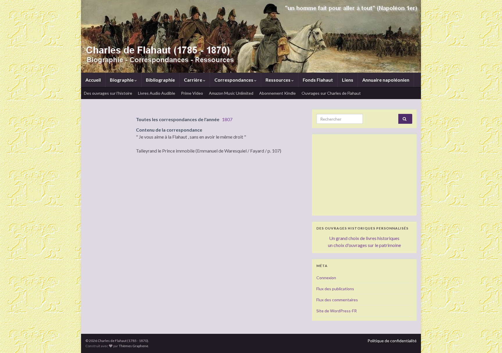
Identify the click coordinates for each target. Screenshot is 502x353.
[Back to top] (489, 340)
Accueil (93, 80)
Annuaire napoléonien (385, 80)
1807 (227, 119)
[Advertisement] (364, 175)
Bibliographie (160, 80)
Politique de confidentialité (392, 340)
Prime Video (192, 93)
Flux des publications (335, 288)
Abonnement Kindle (277, 93)
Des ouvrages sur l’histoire (108, 93)
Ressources (278, 80)
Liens (347, 80)
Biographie (122, 80)
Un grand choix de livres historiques (364, 238)
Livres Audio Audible (156, 93)
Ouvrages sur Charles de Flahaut (331, 93)
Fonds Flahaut (318, 80)
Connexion (326, 277)
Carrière (193, 80)
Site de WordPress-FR (336, 310)
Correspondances (234, 80)
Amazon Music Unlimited (231, 93)
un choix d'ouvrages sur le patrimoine (364, 245)
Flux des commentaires (337, 299)
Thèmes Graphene (133, 346)
